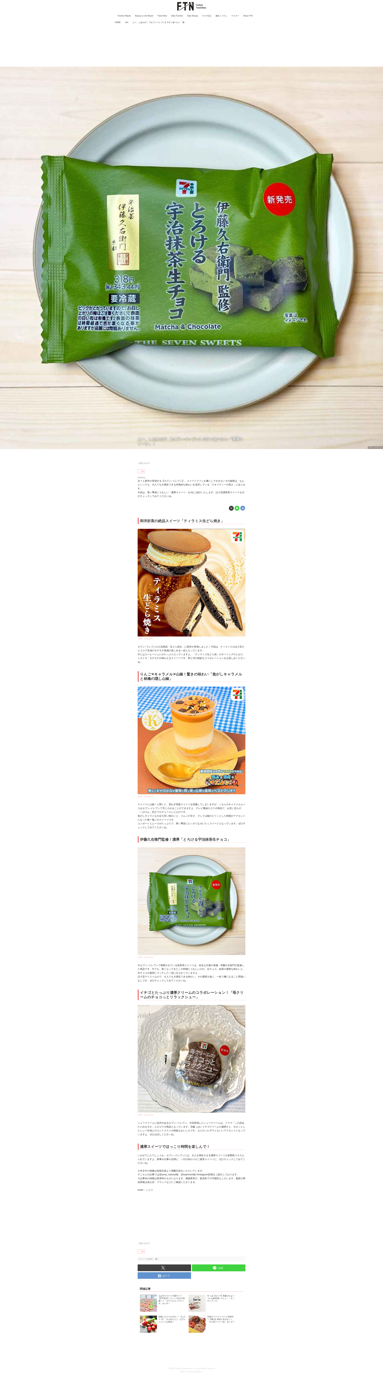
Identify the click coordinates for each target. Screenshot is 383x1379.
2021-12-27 (144, 463)
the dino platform (195, 1371)
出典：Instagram (375, 447)
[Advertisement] (191, 46)
